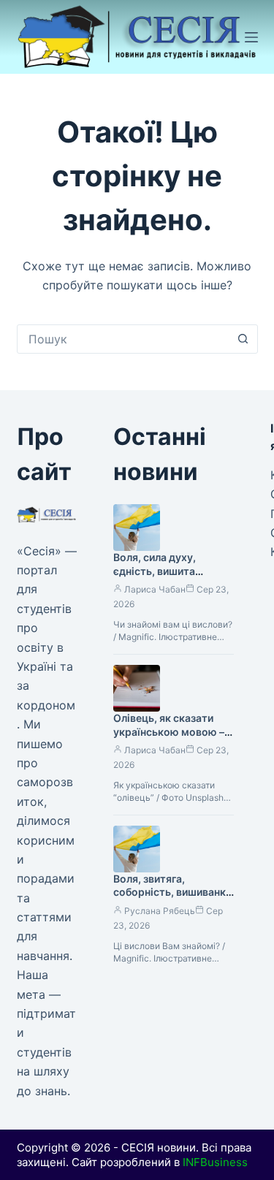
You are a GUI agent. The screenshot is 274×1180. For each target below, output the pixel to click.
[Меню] (251, 37)
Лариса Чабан (155, 589)
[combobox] (123, 339)
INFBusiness (215, 1162)
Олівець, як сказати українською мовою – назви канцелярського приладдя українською (171, 739)
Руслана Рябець (159, 910)
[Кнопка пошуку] (243, 339)
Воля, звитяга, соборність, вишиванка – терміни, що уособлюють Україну (172, 899)
